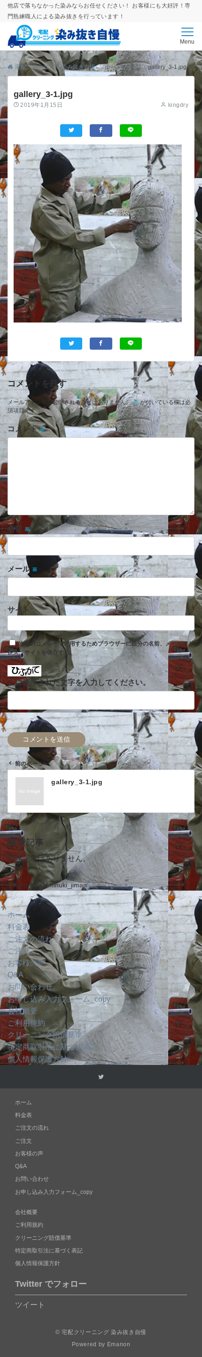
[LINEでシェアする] (131, 130)
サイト (19, 610)
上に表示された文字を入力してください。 (79, 682)
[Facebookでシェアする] (101, 130)
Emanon (119, 1344)
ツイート (30, 1305)
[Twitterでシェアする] (71, 130)
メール (23, 569)
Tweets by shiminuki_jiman (47, 885)
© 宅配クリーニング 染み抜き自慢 (101, 1332)
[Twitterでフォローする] (101, 1077)
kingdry (178, 105)
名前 (19, 528)
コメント (26, 429)
